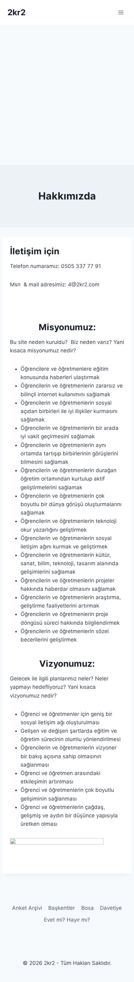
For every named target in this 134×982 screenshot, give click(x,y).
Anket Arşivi (27, 908)
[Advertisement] (67, 95)
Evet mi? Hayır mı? (67, 920)
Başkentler (61, 908)
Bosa (87, 908)
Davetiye (111, 908)
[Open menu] (121, 12)
